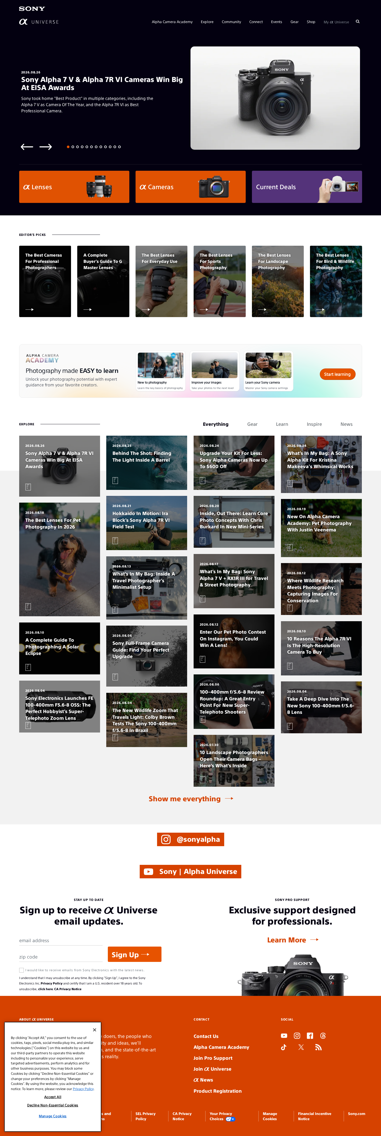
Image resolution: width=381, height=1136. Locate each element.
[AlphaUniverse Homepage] (38, 21)
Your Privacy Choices (221, 1116)
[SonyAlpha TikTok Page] (283, 1047)
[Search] (357, 21)
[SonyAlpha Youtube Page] (284, 1036)
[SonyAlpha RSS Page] (318, 1047)
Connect (256, 21)
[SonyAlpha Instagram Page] (297, 1036)
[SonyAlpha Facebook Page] (310, 1036)
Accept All (52, 1096)
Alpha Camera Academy (172, 21)
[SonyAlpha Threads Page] (323, 1036)
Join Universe (212, 1069)
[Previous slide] (27, 146)
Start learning (337, 374)
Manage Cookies (53, 1115)
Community (231, 21)
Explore (207, 21)
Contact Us (206, 1036)
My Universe (336, 21)
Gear (295, 21)
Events (276, 21)
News (206, 1080)
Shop (311, 21)
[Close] (94, 1030)
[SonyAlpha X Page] (301, 1047)
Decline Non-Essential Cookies (52, 1105)
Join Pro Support (213, 1058)
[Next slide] (45, 146)
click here (45, 989)
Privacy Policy (51, 983)
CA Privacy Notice (67, 989)
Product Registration (218, 1091)
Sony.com (356, 1113)
